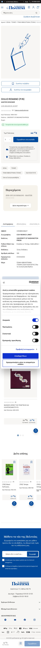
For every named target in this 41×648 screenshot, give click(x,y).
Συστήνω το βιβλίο (22, 83)
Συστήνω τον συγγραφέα (22, 90)
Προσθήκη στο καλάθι (26, 139)
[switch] (35, 327)
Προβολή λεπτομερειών (25, 349)
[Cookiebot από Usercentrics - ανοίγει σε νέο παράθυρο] (29, 282)
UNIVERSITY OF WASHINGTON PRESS (18, 117)
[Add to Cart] (35, 430)
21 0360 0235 (36, 2)
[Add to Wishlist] (20, 643)
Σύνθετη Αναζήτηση (32, 17)
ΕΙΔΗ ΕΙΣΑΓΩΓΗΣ (31, 173)
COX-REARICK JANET (9, 106)
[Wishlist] (29, 7)
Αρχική (3, 22)
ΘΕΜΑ (8, 22)
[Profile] (33, 7)
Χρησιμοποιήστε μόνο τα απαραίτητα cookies (20, 363)
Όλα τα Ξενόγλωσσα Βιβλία (11, 177)
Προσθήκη (32, 643)
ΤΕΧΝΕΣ (13, 22)
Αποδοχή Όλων (20, 356)
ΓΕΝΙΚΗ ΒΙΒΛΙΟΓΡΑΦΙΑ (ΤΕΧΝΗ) (26, 22)
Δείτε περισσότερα (21, 205)
